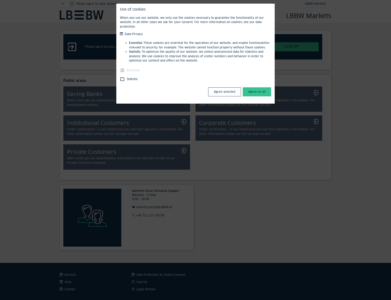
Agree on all (257, 91)
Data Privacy (134, 34)
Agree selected (224, 91)
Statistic (132, 79)
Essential (133, 70)
